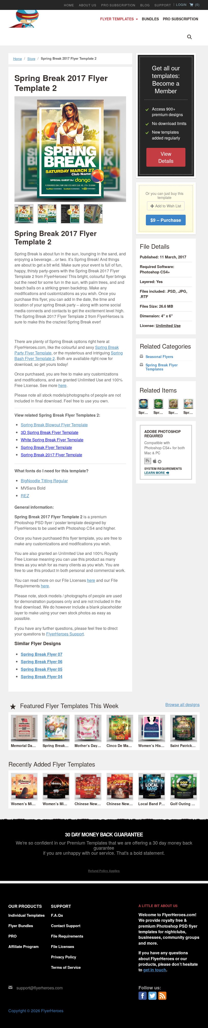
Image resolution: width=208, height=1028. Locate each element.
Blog (145, 5)
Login (181, 4)
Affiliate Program (23, 946)
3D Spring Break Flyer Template (49, 432)
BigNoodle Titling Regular (44, 481)
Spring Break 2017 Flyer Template (51, 455)
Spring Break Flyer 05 (41, 669)
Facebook (142, 996)
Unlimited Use (168, 325)
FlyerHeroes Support (65, 634)
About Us (87, 5)
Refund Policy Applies (104, 870)
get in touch (154, 970)
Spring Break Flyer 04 (41, 676)
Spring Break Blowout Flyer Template (54, 425)
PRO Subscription (118, 5)
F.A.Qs (57, 915)
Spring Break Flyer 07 (41, 654)
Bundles (150, 18)
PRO (12, 936)
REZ (25, 496)
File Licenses (62, 946)
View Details (166, 157)
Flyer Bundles (20, 925)
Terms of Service (66, 967)
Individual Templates (26, 915)
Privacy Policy (63, 957)
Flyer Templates (117, 18)
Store (31, 58)
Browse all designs (182, 704)
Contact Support (65, 925)
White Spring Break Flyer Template (52, 440)
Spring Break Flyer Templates (162, 367)
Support (162, 5)
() (197, 5)
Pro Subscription (180, 18)
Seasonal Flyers (159, 356)
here (62, 385)
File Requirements (67, 936)
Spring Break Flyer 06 (41, 661)
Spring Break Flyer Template (46, 447)
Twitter (152, 996)
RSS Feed (162, 996)
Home (69, 5)
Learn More (155, 472)
